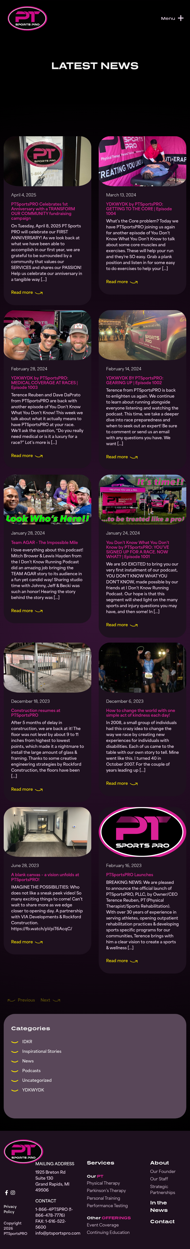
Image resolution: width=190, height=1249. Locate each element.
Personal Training (103, 1199)
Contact (162, 1221)
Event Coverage (103, 1225)
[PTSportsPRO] (27, 18)
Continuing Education (108, 1233)
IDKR (27, 1042)
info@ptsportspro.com (55, 1234)
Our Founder (163, 1172)
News (28, 1061)
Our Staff (159, 1179)
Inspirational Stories (41, 1052)
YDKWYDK (33, 1090)
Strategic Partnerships (162, 1190)
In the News (159, 1206)
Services (100, 1163)
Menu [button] (168, 18)
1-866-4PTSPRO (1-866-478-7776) (54, 1213)
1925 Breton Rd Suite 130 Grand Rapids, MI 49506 (52, 1182)
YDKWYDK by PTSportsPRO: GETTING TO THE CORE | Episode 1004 (139, 209)
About (159, 1163)
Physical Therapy (103, 1184)
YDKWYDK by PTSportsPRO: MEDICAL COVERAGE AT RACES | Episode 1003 (44, 383)
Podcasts (31, 1071)
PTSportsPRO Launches (129, 875)
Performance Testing (107, 1206)
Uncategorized (37, 1081)
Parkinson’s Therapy (106, 1191)
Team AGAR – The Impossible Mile (44, 543)
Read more (22, 293)
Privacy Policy (10, 1209)
